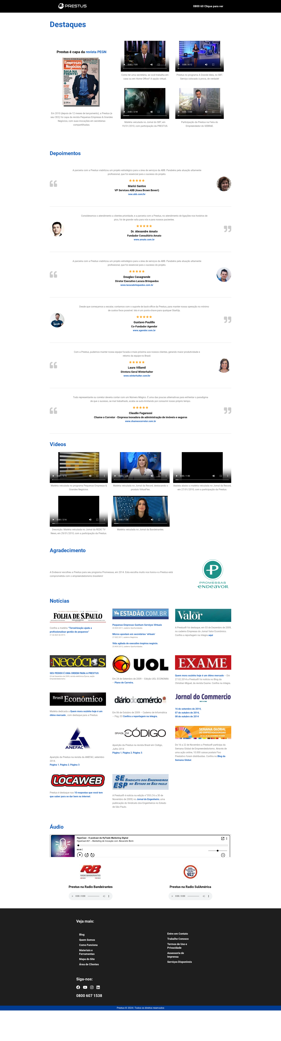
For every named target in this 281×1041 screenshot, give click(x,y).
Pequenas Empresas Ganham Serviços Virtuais (137, 625)
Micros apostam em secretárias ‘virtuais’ (133, 634)
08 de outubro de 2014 (187, 716)
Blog (81, 934)
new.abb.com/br (136, 194)
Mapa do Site (87, 959)
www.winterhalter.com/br (137, 375)
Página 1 (54, 764)
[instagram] (92, 987)
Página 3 (74, 764)
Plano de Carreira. (124, 682)
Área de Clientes (89, 964)
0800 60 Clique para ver (208, 6)
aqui (210, 635)
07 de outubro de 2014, (187, 712)
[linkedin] (98, 987)
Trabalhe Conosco (178, 938)
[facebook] (78, 987)
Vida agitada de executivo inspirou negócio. (135, 643)
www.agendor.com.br (144, 330)
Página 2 (64, 764)
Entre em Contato (177, 933)
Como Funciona (88, 945)
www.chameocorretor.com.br (140, 421)
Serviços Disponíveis (179, 962)
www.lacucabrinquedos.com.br (136, 285)
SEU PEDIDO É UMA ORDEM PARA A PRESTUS (74, 673)
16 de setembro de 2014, (188, 708)
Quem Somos (87, 939)
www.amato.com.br (144, 239)
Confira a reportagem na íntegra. (140, 716)
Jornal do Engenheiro (148, 799)
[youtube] (85, 987)
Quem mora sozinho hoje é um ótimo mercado (199, 675)
